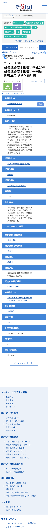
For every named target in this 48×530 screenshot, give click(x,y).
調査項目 (9, 489)
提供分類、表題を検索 (13, 56)
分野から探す (11, 427)
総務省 (10, 262)
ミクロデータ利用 (13, 469)
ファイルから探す (13, 424)
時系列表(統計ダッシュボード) (18, 445)
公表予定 (9, 400)
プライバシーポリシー (15, 527)
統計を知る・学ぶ (13, 506)
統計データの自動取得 (15, 472)
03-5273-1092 (13, 287)
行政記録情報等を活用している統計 (21, 496)
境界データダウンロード (16, 454)
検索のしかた (37, 53)
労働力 (10, 251)
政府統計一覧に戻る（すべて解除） (30, 41)
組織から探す (11, 430)
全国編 (10, 175)
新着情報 (9, 403)
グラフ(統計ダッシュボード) (18, 441)
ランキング (10, 407)
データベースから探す (15, 421)
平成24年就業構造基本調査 (18, 164)
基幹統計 (11, 311)
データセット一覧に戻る (13, 93)
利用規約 (32, 523)
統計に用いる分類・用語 (16, 483)
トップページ (9, 15)
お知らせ (9, 397)
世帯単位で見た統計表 (16, 186)
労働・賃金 (12, 240)
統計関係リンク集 (13, 510)
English (4, 2)
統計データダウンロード (16, 451)
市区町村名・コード (14, 486)
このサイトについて (14, 523)
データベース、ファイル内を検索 (20, 58)
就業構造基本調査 (14, 104)
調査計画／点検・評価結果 (17, 492)
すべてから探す (12, 418)
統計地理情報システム (15, 448)
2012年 (10, 322)
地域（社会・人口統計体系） (18, 457)
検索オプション (9, 52)
